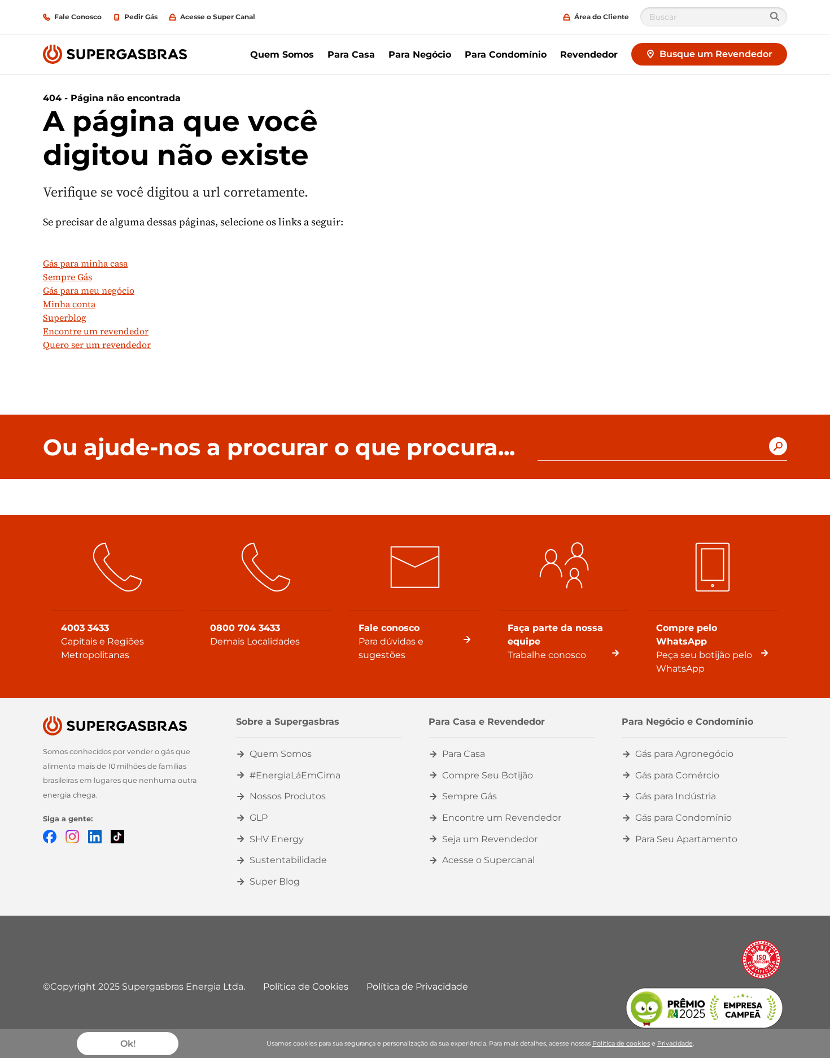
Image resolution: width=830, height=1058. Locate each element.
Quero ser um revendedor (97, 344)
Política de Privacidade (417, 986)
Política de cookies (621, 1043)
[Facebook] (49, 836)
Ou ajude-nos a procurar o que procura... (279, 447)
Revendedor (589, 54)
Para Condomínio (506, 54)
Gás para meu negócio (88, 290)
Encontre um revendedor (95, 331)
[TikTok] (117, 836)
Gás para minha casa (85, 263)
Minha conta (69, 304)
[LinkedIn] (95, 836)
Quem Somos (282, 54)
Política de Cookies (305, 986)
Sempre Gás (67, 277)
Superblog (64, 317)
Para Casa (351, 54)
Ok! (128, 1043)
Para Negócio (419, 54)
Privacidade (675, 1043)
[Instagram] (72, 836)
